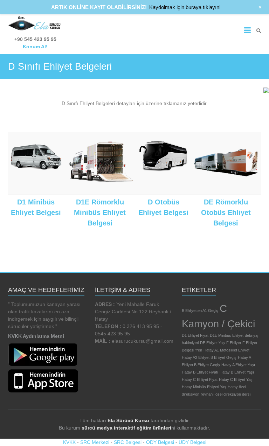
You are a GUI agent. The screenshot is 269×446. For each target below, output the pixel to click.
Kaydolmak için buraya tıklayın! (185, 7)
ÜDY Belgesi (192, 442)
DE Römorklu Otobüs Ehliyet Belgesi (226, 212)
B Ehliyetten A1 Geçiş (200, 310)
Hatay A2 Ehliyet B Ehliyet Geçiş (209, 357)
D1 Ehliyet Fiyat (195, 335)
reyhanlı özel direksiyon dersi (225, 394)
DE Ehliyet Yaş (212, 343)
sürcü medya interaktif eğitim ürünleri (126, 428)
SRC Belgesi (128, 442)
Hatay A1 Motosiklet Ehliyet (226, 350)
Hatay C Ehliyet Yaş (236, 379)
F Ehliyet (233, 343)
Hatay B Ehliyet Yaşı (237, 372)
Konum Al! (35, 46)
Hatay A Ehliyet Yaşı (238, 365)
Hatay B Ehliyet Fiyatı (200, 372)
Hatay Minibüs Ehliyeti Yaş (204, 387)
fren (198, 350)
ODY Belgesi (160, 442)
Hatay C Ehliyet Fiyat (200, 379)
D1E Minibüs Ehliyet (226, 335)
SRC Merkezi (94, 442)
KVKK (69, 442)
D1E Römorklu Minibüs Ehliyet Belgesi (100, 212)
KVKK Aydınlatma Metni (36, 336)
